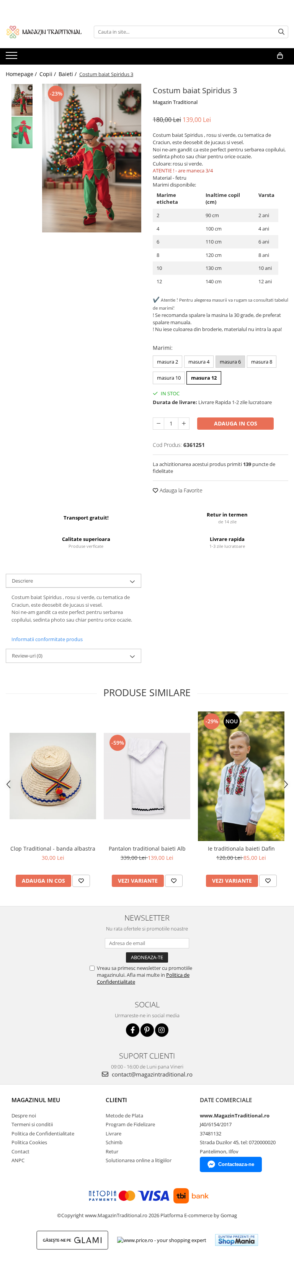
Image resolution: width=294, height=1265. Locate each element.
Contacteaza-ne (236, 1164)
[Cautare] (281, 32)
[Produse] (12, 57)
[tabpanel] (91, 158)
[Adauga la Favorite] (81, 881)
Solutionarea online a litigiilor (139, 1160)
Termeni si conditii (32, 1124)
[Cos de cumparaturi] (280, 55)
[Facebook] (132, 1030)
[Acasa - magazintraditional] (44, 31)
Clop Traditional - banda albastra (52, 848)
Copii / (48, 74)
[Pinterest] (147, 1030)
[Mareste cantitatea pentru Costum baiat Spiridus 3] (183, 423)
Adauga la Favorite (180, 490)
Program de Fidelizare (130, 1124)
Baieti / (68, 74)
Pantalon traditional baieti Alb (147, 848)
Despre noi (23, 1115)
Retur (112, 1151)
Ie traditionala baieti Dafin (241, 848)
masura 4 (198, 361)
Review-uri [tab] (27, 655)
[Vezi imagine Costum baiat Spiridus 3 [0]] (22, 100)
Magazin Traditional (175, 102)
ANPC (17, 1160)
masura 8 (261, 361)
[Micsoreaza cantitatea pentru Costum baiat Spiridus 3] (158, 423)
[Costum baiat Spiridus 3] (91, 158)
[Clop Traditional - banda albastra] (53, 776)
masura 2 (167, 361)
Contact (20, 1151)
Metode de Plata (124, 1115)
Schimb (114, 1142)
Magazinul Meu (35, 1100)
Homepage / (22, 74)
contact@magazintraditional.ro (151, 1074)
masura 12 (204, 377)
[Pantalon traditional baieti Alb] (147, 776)
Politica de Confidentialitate (42, 1133)
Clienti (116, 1100)
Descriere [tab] (22, 580)
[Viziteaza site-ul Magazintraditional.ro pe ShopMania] (236, 1240)
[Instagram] (161, 1030)
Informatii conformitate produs (47, 639)
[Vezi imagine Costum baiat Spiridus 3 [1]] (22, 132)
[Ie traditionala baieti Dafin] (241, 776)
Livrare (113, 1133)
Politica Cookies (29, 1142)
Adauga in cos (235, 423)
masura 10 (169, 377)
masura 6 (230, 361)
